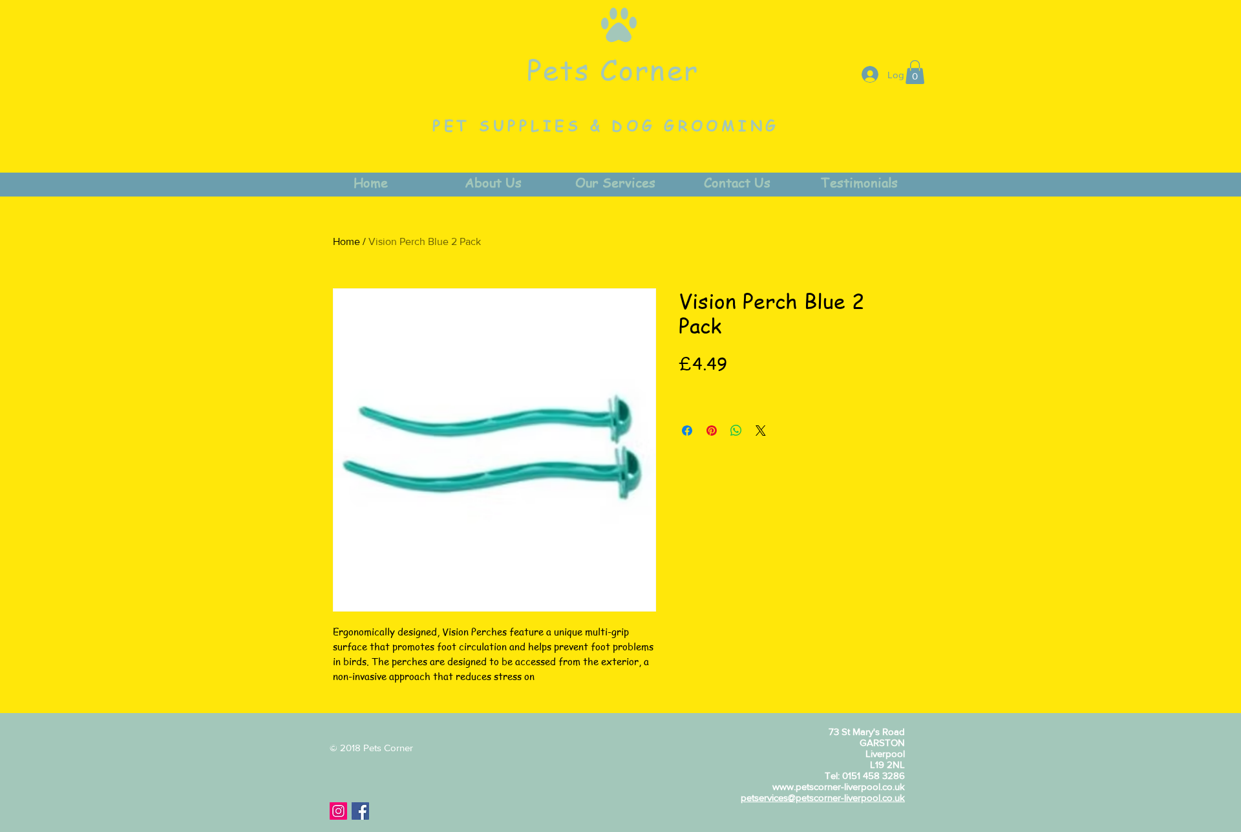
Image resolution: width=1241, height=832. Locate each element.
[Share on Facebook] (687, 430)
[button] (915, 72)
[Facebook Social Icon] (360, 811)
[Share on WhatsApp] (736, 430)
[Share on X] (761, 430)
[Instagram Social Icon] (338, 811)
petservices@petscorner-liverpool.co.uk (823, 797)
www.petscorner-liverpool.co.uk (838, 786)
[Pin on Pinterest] (711, 430)
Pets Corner (613, 69)
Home (346, 241)
